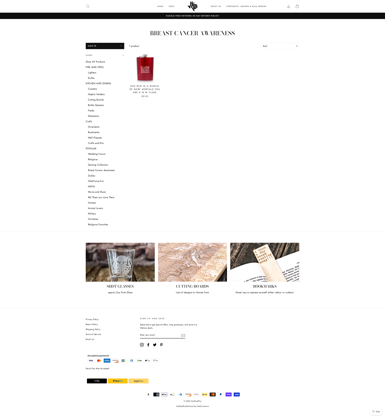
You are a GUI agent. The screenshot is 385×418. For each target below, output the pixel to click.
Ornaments (93, 127)
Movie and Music (97, 192)
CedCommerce (203, 406)
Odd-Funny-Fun (96, 181)
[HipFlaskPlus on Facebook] (148, 345)
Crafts (89, 121)
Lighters (92, 72)
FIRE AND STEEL (95, 67)
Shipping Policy (93, 329)
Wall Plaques (95, 137)
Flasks (91, 110)
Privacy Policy (92, 319)
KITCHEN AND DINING (98, 83)
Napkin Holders (96, 94)
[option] (192, 15)
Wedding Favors (96, 154)
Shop (171, 6)
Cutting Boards (96, 99)
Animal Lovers (95, 208)
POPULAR (91, 148)
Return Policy (92, 324)
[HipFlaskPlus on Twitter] (155, 345)
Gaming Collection (98, 165)
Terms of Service (93, 334)
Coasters (92, 89)
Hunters (92, 202)
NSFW (91, 186)
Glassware (93, 116)
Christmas (93, 219)
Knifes (91, 78)
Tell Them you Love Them (101, 197)
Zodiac (91, 175)
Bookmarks (93, 132)
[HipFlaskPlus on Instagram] (142, 345)
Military (92, 213)
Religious (93, 159)
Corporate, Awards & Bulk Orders (246, 6)
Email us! (90, 339)
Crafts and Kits (95, 143)
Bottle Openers (96, 105)
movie (92, 46)
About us (216, 6)
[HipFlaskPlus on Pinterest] (161, 345)
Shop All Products (95, 61)
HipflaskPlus (181, 406)
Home (160, 6)
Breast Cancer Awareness (101, 170)
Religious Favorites (98, 224)
